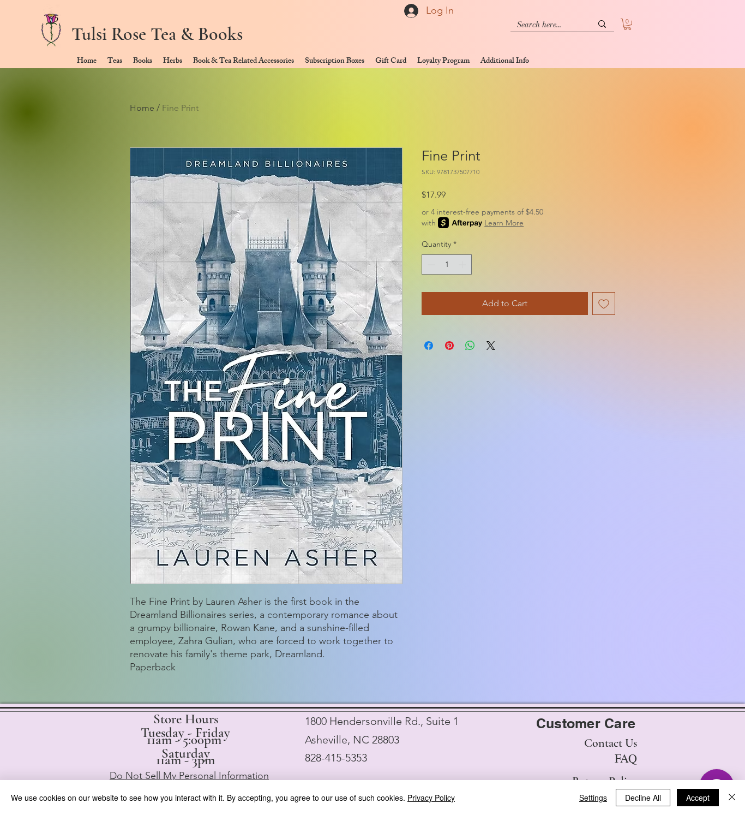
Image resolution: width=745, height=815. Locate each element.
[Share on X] (490, 345)
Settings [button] (593, 797)
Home (142, 108)
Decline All (643, 797)
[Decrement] (430, 264)
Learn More (504, 223)
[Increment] (463, 264)
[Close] (731, 797)
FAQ (626, 758)
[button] (627, 24)
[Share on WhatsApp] (470, 345)
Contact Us (610, 743)
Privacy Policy (431, 797)
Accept (698, 797)
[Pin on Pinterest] (449, 345)
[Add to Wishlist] (603, 303)
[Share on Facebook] (428, 345)
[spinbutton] (446, 264)
